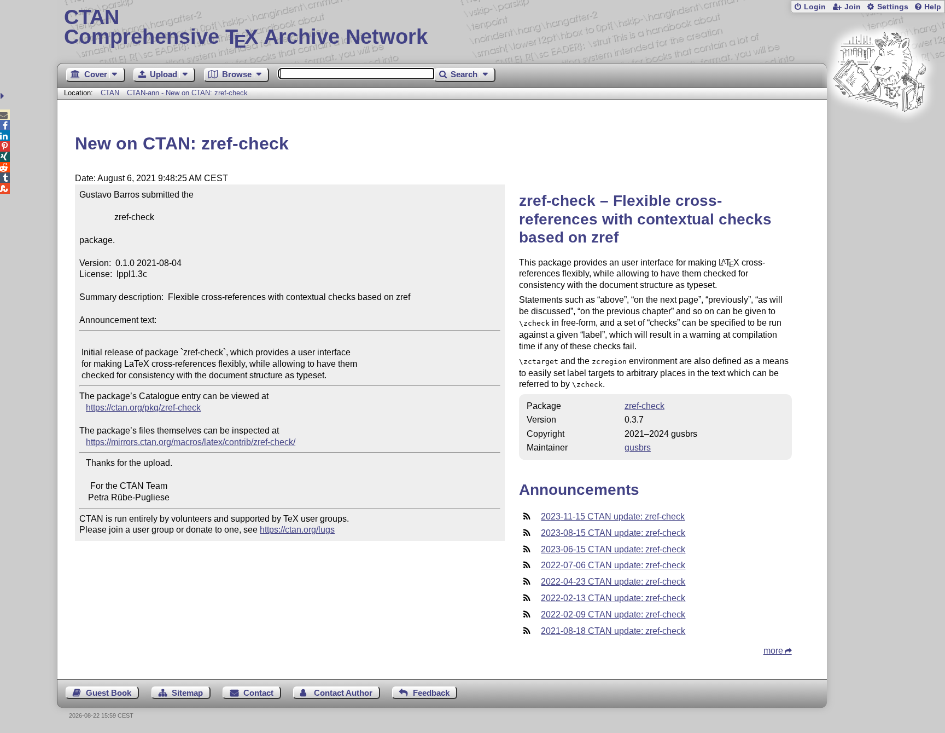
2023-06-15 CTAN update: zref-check (613, 549)
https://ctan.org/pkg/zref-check (143, 407)
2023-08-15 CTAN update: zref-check (613, 533)
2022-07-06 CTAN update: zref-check (613, 565)
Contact (258, 692)
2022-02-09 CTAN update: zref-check (613, 614)
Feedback (431, 692)
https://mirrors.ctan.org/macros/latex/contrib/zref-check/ (190, 442)
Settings (892, 7)
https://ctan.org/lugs (297, 529)
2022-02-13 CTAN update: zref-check (613, 598)
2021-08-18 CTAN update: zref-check (613, 631)
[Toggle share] (4, 96)
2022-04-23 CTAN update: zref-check (613, 581)
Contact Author (343, 692)
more (773, 650)
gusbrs (638, 447)
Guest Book (108, 692)
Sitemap (187, 692)
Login (815, 7)
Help (932, 7)
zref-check (644, 406)
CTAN (110, 93)
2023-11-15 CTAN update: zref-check (613, 516)
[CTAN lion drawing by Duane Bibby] (879, 132)
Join (852, 7)
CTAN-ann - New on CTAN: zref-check (187, 93)
